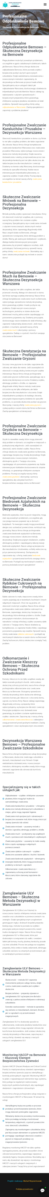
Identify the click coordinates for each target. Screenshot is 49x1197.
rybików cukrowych (26, 634)
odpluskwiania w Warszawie (14, 107)
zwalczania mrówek (21, 251)
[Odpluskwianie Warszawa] (12, 4)
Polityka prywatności (24, 1189)
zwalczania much (10, 330)
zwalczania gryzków (11, 477)
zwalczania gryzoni (32, 405)
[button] (42, 1191)
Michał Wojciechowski (32, 1181)
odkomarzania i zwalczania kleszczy (18, 720)
